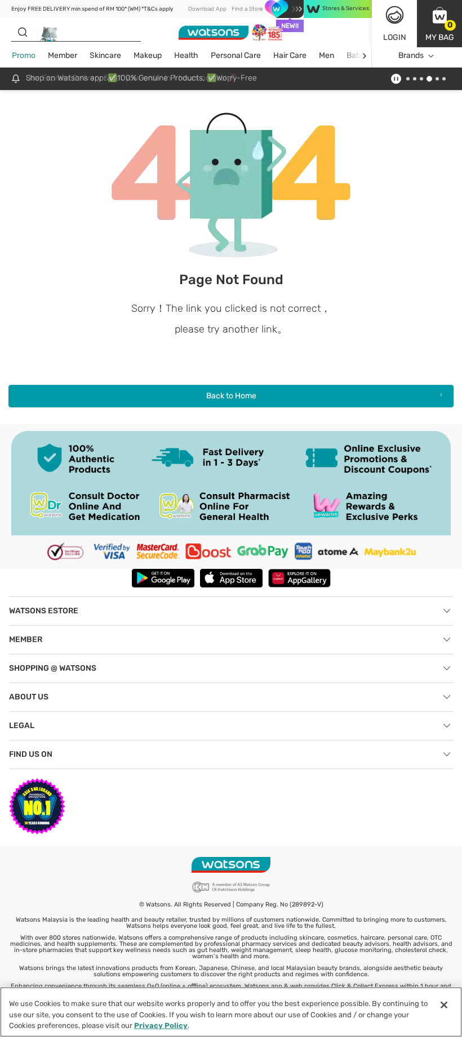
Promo (23, 55)
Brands (411, 55)
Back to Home (231, 396)
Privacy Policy (161, 1025)
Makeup (148, 55)
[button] (439, 23)
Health (186, 55)
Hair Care (289, 55)
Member (62, 55)
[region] (231, 1012)
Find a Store (247, 9)
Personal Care (236, 55)
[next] (364, 56)
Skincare (105, 55)
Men (326, 55)
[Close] (444, 1005)
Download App (207, 9)
